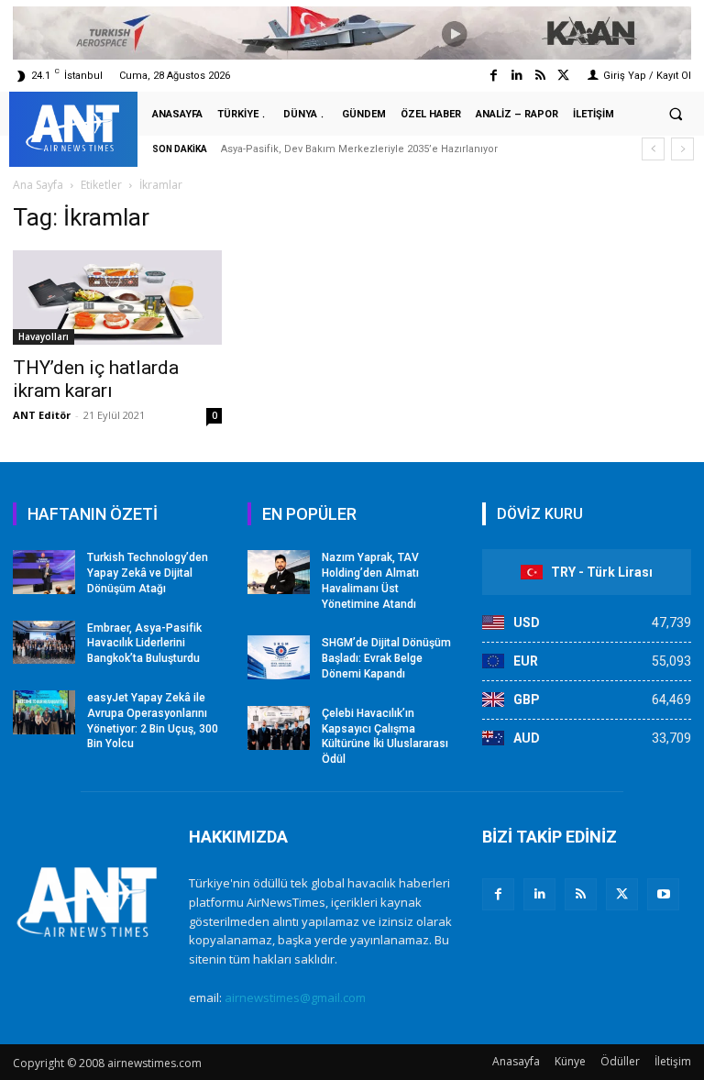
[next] (682, 149)
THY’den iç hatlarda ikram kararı (96, 379)
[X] (622, 894)
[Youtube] (663, 894)
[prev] (653, 149)
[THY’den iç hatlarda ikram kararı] (117, 297)
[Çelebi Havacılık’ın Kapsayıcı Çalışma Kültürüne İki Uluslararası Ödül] (279, 728)
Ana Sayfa (38, 185)
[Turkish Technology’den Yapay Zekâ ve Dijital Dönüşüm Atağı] (44, 572)
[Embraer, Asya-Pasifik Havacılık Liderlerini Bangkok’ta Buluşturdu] (44, 643)
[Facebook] (493, 75)
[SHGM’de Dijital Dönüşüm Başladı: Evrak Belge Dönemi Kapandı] (279, 657)
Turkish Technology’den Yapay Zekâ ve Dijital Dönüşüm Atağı (147, 573)
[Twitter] (563, 75)
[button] (675, 114)
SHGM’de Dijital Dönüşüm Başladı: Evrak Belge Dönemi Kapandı (386, 658)
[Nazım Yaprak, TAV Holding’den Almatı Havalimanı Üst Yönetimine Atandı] (279, 572)
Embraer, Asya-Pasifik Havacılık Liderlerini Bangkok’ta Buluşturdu (144, 644)
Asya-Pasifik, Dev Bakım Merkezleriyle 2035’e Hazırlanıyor (359, 149)
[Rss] (540, 75)
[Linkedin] (516, 75)
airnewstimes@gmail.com (295, 997)
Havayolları (43, 336)
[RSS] (581, 894)
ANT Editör (42, 415)
